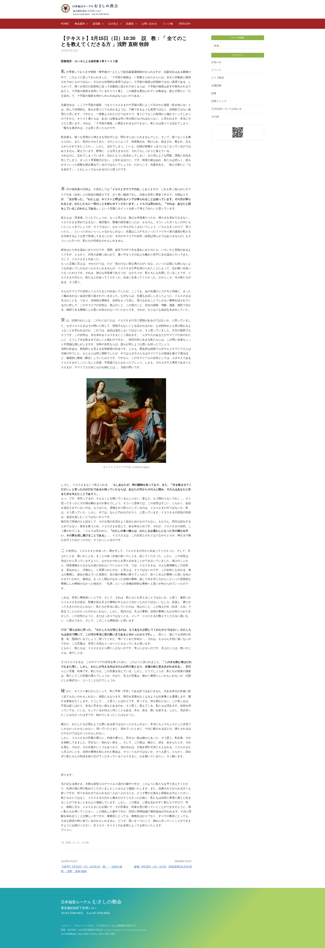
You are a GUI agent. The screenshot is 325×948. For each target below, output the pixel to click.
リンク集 (168, 23)
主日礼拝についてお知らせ (226, 108)
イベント (216, 69)
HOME (65, 23)
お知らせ (216, 62)
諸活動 (96, 23)
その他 (85, 842)
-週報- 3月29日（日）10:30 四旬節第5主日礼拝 (162, 866)
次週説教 (216, 85)
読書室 (130, 23)
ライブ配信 (217, 77)
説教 (68, 842)
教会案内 (80, 23)
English (184, 23)
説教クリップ (218, 101)
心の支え (113, 23)
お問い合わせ (149, 23)
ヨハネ (76, 842)
